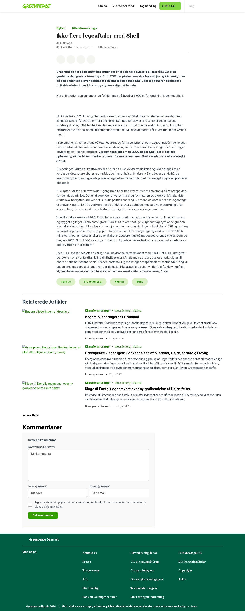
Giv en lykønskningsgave (146, 579)
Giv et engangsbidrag (144, 561)
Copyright (185, 570)
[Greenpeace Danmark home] (35, 6)
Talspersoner (91, 570)
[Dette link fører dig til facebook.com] (25, 562)
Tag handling (148, 6)
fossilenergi (123, 310)
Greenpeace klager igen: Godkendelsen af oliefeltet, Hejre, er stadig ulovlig (146, 353)
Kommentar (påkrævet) (41, 446)
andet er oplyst (84, 606)
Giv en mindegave (142, 570)
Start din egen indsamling (147, 597)
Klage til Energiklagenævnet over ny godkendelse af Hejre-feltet (137, 389)
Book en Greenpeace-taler (99, 597)
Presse (86, 561)
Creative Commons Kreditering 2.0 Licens (175, 606)
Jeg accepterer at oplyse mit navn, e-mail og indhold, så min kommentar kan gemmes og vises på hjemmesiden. (90, 504)
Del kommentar (42, 515)
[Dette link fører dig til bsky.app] (34, 562)
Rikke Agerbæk (94, 338)
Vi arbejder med (123, 6)
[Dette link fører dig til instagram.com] (52, 562)
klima (138, 310)
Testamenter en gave (144, 588)
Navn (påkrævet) (37, 486)
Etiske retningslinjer (192, 561)
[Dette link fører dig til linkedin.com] (70, 562)
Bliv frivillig (90, 588)
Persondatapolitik (190, 553)
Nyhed (60, 28)
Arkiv (182, 579)
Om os (102, 6)
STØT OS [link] (168, 6)
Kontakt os (89, 553)
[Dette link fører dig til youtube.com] (61, 562)
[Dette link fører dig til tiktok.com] (43, 562)
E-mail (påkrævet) (100, 486)
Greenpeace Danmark (98, 406)
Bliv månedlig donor (143, 553)
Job (84, 579)
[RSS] (79, 562)
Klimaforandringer (85, 28)
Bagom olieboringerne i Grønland (112, 317)
